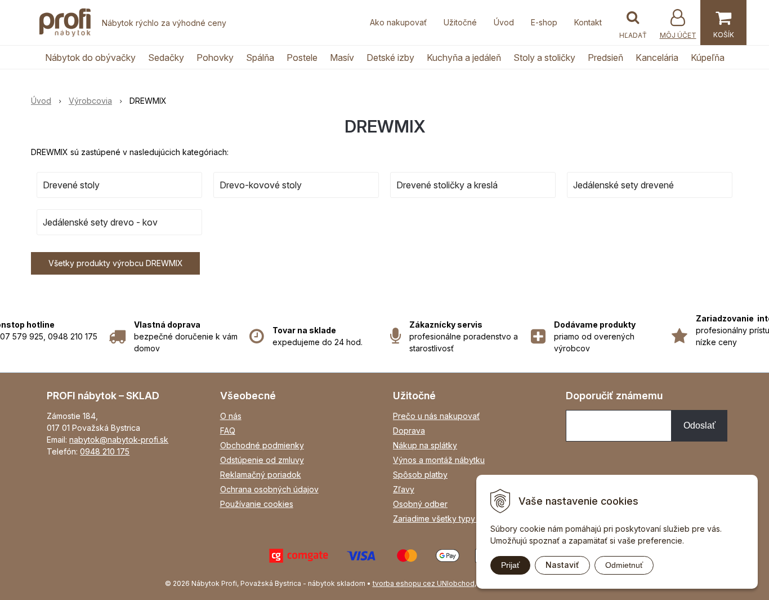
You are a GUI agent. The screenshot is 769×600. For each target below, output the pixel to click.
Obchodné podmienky (262, 445)
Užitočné (460, 22)
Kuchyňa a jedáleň (464, 57)
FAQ (227, 430)
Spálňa (260, 57)
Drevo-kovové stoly (261, 185)
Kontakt (588, 22)
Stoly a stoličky (544, 57)
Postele (302, 57)
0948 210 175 (104, 451)
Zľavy (403, 489)
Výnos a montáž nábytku (439, 460)
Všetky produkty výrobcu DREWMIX (115, 263)
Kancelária (657, 57)
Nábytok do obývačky (90, 57)
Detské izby (390, 57)
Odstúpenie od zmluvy (262, 460)
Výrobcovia (90, 100)
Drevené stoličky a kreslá (447, 185)
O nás (231, 416)
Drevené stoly (71, 185)
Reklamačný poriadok (260, 474)
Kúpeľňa (708, 57)
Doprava (409, 430)
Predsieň (605, 57)
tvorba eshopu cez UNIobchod (424, 583)
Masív (342, 57)
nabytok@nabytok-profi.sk (118, 439)
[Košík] (723, 22)
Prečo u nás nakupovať (436, 416)
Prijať (510, 565)
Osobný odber (420, 504)
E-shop (544, 22)
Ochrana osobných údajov (269, 489)
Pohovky (215, 57)
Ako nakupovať (398, 22)
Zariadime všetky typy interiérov (453, 518)
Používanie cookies (256, 504)
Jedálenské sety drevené (623, 185)
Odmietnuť (624, 565)
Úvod (504, 22)
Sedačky (166, 57)
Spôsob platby (420, 474)
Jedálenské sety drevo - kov (100, 222)
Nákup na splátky (425, 445)
